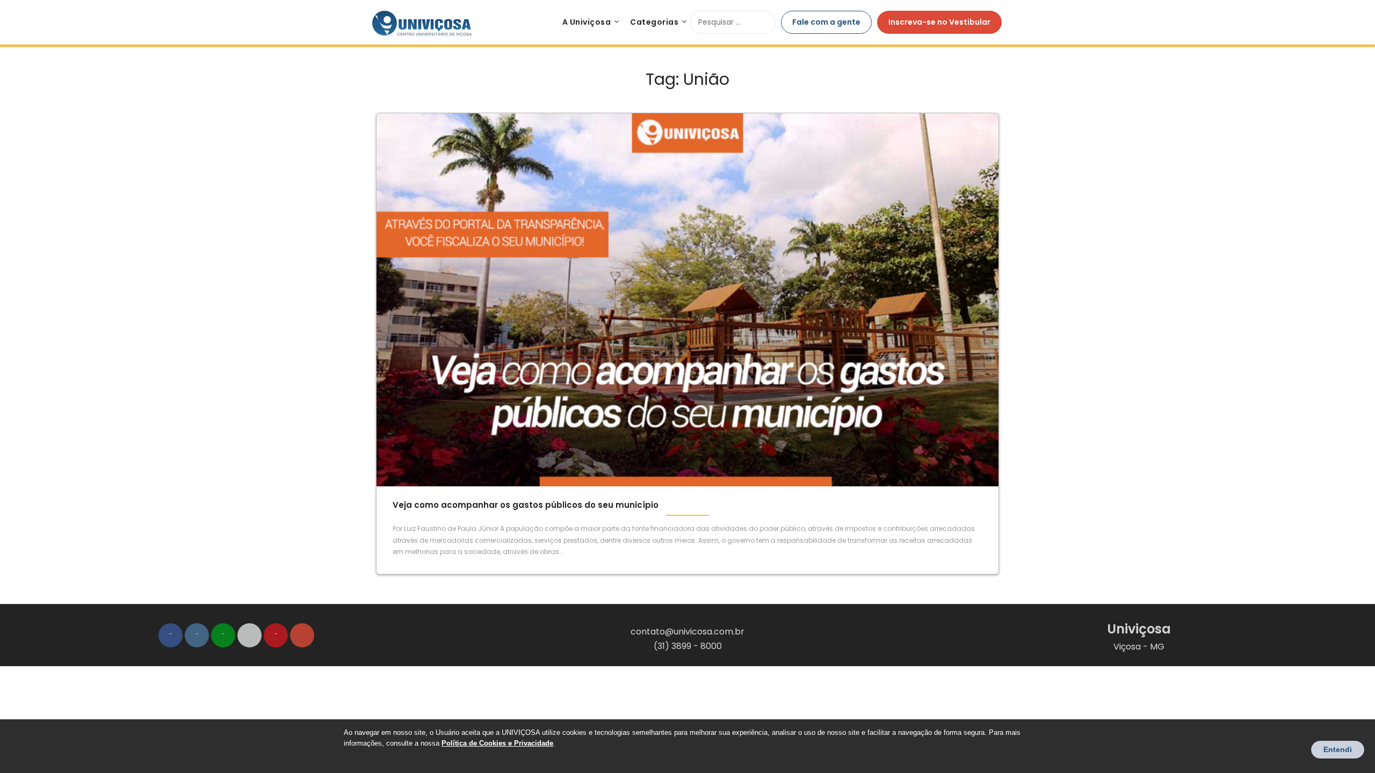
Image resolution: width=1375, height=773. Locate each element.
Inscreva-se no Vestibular (939, 22)
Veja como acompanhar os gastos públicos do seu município (525, 505)
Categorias (654, 22)
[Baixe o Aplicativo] (249, 635)
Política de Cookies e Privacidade (497, 743)
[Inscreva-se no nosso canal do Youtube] (276, 635)
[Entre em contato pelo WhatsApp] (223, 635)
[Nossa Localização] (302, 635)
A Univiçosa (586, 22)
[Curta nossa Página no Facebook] (170, 635)
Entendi (1337, 749)
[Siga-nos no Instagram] (197, 635)
